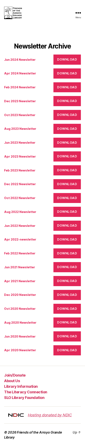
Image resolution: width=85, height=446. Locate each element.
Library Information (21, 386)
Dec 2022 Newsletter (20, 184)
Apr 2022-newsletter (20, 239)
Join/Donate (15, 375)
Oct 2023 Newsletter (19, 115)
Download (67, 59)
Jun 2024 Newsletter (20, 59)
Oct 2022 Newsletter (19, 198)
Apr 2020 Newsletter (20, 350)
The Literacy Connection (25, 392)
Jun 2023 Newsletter (19, 142)
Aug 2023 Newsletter (20, 128)
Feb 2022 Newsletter (19, 253)
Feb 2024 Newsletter (20, 87)
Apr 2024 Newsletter (20, 73)
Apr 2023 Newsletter (20, 156)
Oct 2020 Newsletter (20, 308)
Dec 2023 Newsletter (20, 101)
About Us (12, 381)
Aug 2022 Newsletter (20, 212)
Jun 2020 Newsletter (20, 336)
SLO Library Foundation (24, 397)
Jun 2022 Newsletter (19, 225)
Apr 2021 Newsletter (19, 281)
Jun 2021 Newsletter (19, 267)
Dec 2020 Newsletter (20, 295)
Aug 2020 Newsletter (20, 322)
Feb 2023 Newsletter (19, 170)
